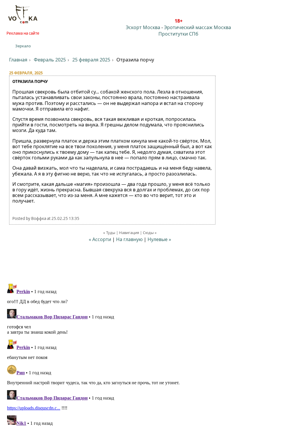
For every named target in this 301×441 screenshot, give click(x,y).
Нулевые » (159, 239)
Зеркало (23, 46)
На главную (129, 239)
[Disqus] (150, 354)
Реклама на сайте (22, 33)
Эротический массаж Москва (197, 27)
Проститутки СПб (178, 34)
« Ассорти (100, 239)
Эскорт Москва (143, 27)
